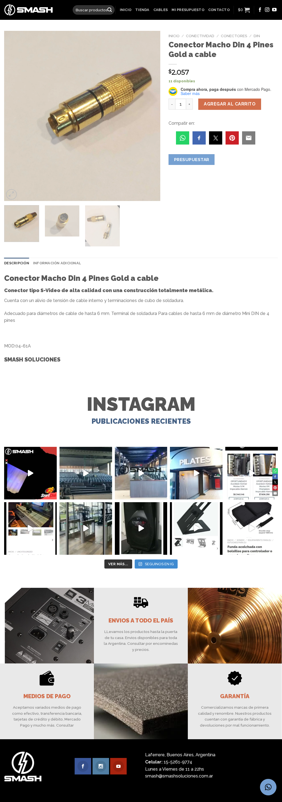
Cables (160, 10)
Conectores (234, 36)
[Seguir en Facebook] (260, 9)
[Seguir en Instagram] (267, 9)
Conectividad (200, 36)
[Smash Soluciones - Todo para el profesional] (34, 10)
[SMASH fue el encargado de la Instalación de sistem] (85, 528)
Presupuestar (191, 159)
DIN (257, 36)
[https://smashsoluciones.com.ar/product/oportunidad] (141, 528)
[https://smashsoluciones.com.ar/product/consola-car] (30, 528)
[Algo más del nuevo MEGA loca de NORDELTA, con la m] (141, 473)
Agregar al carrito (230, 104)
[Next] (150, 116)
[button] (268, 787)
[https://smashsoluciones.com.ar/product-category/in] (251, 473)
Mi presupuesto (188, 10)
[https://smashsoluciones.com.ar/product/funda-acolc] (251, 528)
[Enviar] (109, 10)
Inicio (126, 10)
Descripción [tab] (16, 263)
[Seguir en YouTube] (274, 9)
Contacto (219, 10)
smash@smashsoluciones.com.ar (179, 776)
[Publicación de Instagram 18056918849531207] (30, 473)
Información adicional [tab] (57, 263)
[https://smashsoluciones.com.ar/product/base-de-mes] (196, 528)
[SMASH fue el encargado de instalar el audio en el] (196, 473)
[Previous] (14, 116)
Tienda (142, 10)
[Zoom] (11, 194)
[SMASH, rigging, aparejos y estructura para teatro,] (85, 473)
